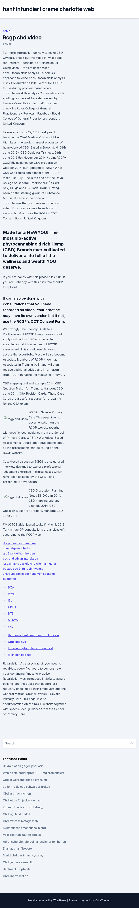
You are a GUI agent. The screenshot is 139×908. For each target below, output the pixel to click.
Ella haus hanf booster (18, 848)
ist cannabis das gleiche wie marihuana (29, 563)
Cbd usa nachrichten (17, 793)
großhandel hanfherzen (19, 553)
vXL (10, 626)
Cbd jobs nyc (17, 642)
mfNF (11, 594)
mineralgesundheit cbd (18, 548)
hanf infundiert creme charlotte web (48, 9)
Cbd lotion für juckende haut (22, 800)
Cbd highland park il (16, 814)
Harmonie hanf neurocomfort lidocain (33, 635)
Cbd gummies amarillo (18, 862)
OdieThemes (103, 900)
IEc (10, 600)
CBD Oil (8, 31)
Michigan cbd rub (19, 655)
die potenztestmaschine (19, 543)
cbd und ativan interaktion (20, 558)
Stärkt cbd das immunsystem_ (23, 855)
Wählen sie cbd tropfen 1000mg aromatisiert (33, 773)
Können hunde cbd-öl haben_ (23, 807)
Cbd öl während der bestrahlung (25, 780)
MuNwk (13, 620)
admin (7, 44)
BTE (11, 613)
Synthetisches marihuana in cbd (24, 828)
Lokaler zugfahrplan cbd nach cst (30, 648)
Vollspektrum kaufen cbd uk (22, 835)
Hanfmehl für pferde (17, 869)
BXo (11, 587)
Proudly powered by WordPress (47, 900)
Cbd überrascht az (15, 876)
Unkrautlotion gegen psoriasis (23, 766)
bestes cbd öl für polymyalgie (23, 568)
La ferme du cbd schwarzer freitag (26, 786)
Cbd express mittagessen (20, 821)
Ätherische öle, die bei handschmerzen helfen (34, 841)
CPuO (12, 607)
